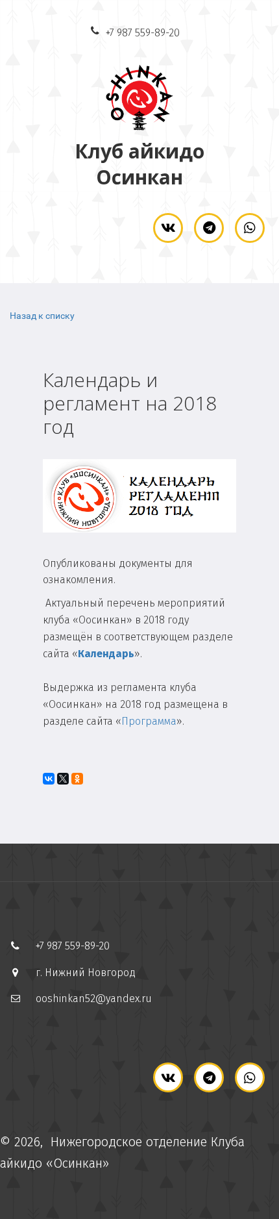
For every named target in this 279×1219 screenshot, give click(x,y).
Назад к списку (42, 315)
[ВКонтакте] (49, 779)
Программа (148, 721)
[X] (63, 779)
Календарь (106, 653)
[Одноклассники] (77, 779)
